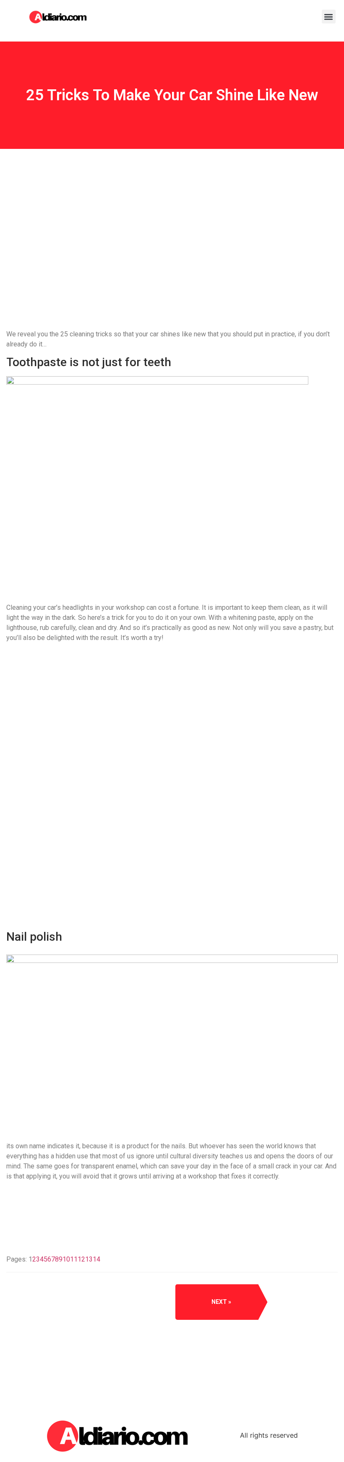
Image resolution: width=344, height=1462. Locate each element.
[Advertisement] (172, 273)
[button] (329, 16)
